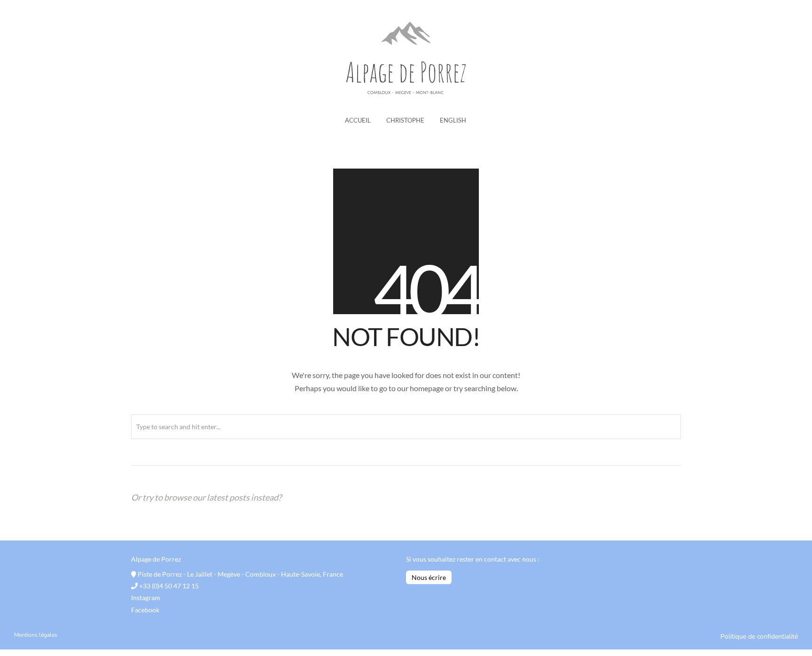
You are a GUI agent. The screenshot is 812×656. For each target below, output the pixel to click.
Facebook (145, 610)
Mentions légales (35, 635)
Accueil (358, 120)
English (453, 120)
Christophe (405, 120)
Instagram (145, 598)
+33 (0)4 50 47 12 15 (168, 586)
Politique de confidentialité (759, 636)
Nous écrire (429, 577)
